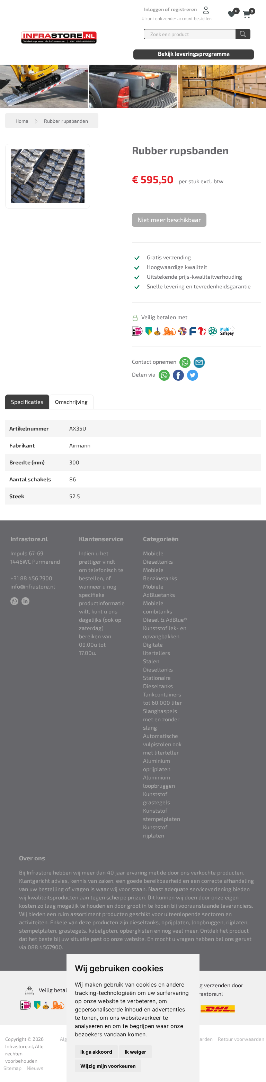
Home (22, 121)
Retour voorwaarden (241, 1039)
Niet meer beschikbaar (169, 219)
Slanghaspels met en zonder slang (161, 719)
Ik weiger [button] (135, 1052)
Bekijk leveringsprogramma (194, 53)
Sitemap (12, 1068)
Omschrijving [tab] (71, 401)
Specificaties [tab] (27, 401)
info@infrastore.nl (32, 586)
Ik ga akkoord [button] (96, 1052)
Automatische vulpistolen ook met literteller (162, 744)
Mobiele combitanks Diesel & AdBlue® (165, 611)
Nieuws (35, 1068)
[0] (247, 14)
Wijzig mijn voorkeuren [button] (108, 1066)
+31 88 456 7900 (31, 578)
